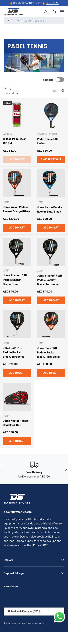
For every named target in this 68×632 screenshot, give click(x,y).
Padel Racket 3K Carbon (47, 141)
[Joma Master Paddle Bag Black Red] (17, 397)
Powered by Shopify (35, 623)
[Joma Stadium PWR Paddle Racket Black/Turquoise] (51, 252)
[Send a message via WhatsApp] (59, 616)
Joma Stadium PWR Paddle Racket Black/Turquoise (49, 280)
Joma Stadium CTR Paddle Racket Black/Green (15, 279)
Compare (48, 79)
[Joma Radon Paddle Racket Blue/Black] (51, 183)
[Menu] (62, 12)
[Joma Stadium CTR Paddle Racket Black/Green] (17, 252)
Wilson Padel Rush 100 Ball (14, 141)
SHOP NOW (52, 3)
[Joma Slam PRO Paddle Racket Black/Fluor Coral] (51, 324)
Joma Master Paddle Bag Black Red (16, 423)
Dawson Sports (18, 623)
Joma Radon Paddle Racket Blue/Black (49, 209)
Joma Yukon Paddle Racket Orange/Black (16, 209)
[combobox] (34, 20)
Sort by (8, 88)
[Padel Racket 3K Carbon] (51, 115)
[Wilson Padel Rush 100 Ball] (17, 115)
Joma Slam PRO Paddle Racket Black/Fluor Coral (48, 352)
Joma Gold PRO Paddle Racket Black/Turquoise (13, 352)
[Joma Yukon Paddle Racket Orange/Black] (17, 183)
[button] (54, 12)
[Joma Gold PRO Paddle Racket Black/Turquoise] (17, 324)
